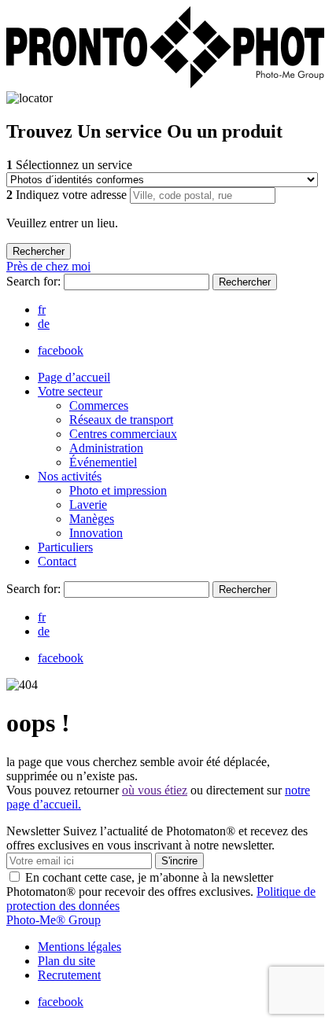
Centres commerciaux (123, 433)
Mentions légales (79, 946)
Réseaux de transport (121, 419)
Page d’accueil (74, 377)
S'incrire (179, 861)
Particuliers (65, 547)
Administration (106, 448)
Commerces (98, 405)
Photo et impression (118, 490)
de (44, 323)
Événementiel (103, 462)
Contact (57, 561)
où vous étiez (154, 790)
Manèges (91, 518)
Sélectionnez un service (69, 164)
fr (42, 309)
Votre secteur (70, 391)
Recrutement (69, 975)
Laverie (88, 504)
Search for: (35, 281)
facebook (60, 350)
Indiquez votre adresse (68, 194)
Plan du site (66, 960)
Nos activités (70, 476)
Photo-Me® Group (53, 920)
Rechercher (245, 282)
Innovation (96, 533)
